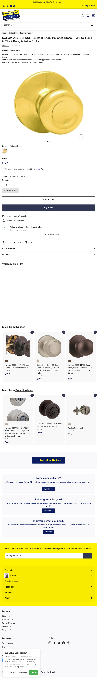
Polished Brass (4, 151)
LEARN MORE (49, 489)
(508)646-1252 (89, 6)
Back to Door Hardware (50, 460)
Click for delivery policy (54, 2)
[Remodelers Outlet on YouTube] (59, 642)
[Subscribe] (87, 555)
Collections (13, 33)
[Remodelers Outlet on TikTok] (68, 642)
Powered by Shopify (48, 672)
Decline (12, 672)
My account (6, 630)
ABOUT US (48, 532)
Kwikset (5, 46)
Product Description (11, 50)
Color (12, 146)
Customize (23, 672)
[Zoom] (81, 135)
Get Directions (38, 2)
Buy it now (48, 208)
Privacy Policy (7, 619)
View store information (51, 234)
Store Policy (6, 616)
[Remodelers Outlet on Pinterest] (63, 642)
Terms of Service (8, 623)
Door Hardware (25, 33)
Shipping (5, 176)
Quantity (6, 180)
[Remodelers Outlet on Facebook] (54, 642)
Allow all (33, 672)
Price (4, 158)
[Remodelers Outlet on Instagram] (49, 642)
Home (4, 33)
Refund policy (7, 626)
